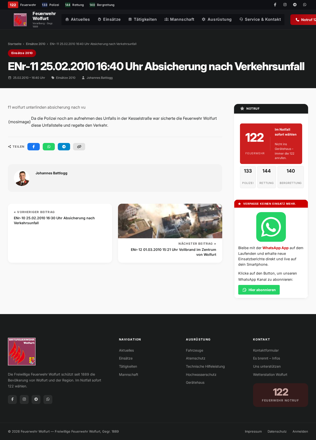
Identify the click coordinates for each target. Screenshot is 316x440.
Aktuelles (80, 19)
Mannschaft (182, 19)
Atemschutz (195, 358)
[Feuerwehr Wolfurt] (20, 19)
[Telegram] (294, 4)
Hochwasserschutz (201, 374)
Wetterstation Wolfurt (270, 374)
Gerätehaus (195, 382)
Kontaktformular (266, 350)
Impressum (253, 431)
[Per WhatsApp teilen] (49, 146)
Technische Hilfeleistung (205, 366)
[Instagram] (284, 4)
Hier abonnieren (262, 290)
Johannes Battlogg (100, 78)
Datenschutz (277, 431)
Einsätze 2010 (35, 44)
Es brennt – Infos (266, 358)
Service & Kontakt (263, 19)
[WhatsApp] (304, 4)
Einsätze (112, 19)
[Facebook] (275, 4)
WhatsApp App (275, 248)
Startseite (14, 44)
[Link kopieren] (79, 146)
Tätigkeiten (145, 19)
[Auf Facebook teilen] (33, 146)
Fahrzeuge (194, 350)
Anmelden (300, 431)
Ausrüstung (220, 19)
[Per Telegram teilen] (64, 146)
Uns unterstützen (267, 366)
